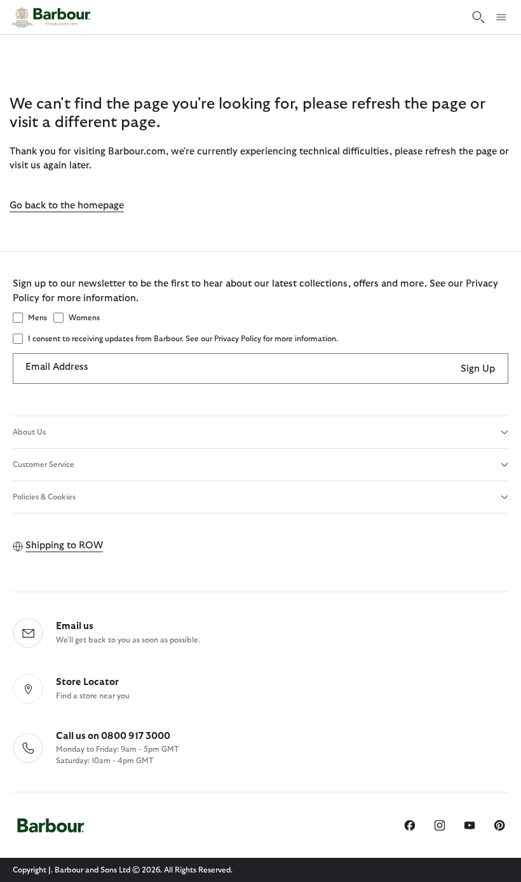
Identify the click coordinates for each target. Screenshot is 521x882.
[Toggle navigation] (501, 17)
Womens (84, 318)
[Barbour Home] (51, 17)
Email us (74, 626)
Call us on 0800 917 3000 (113, 736)
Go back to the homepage (67, 205)
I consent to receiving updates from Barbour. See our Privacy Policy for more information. (183, 339)
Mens (37, 318)
